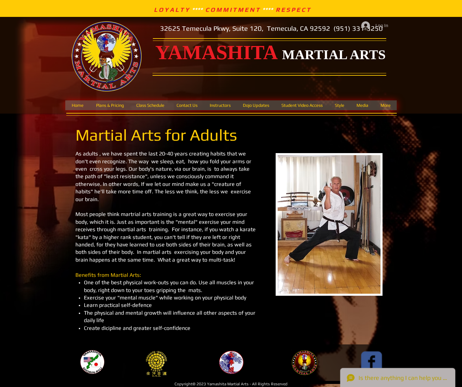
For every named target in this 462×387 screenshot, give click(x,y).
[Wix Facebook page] (371, 361)
